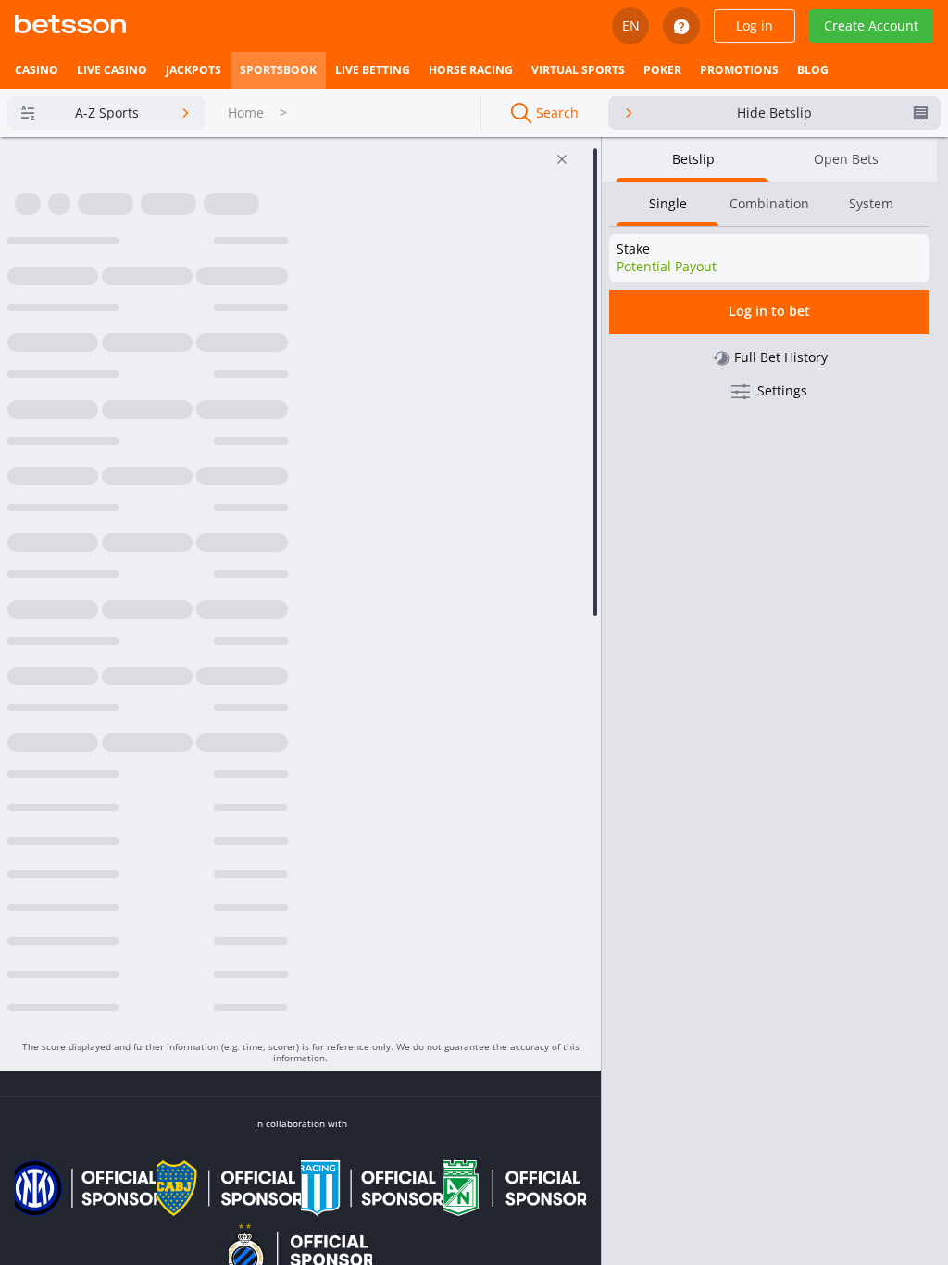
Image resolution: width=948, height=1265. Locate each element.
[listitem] (37, 70)
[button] (295, 814)
